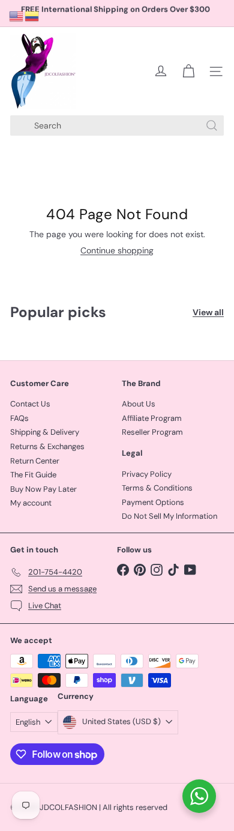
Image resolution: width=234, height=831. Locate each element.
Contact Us (30, 404)
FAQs (19, 418)
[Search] (212, 125)
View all (208, 312)
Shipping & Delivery (44, 432)
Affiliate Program (152, 418)
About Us (138, 404)
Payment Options (153, 502)
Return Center (34, 461)
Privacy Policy (147, 474)
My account (31, 503)
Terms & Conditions (157, 488)
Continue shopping (117, 250)
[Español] (32, 15)
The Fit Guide (33, 475)
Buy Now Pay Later (43, 489)
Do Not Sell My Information (169, 516)
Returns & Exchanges (47, 446)
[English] (17, 15)
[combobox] (117, 125)
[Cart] (188, 71)
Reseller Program (152, 432)
